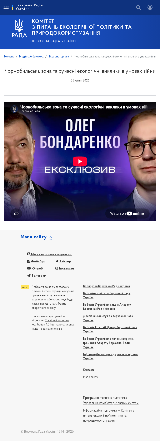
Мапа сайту (90, 377)
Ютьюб (37, 268)
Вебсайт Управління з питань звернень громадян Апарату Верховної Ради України (108, 343)
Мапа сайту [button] (34, 237)
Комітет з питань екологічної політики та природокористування (108, 416)
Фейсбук (37, 261)
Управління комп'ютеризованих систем (111, 403)
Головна (9, 56)
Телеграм (38, 275)
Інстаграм (66, 268)
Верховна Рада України (54, 41)
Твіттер (65, 261)
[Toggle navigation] (6, 7)
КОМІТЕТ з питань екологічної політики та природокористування (82, 27)
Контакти (89, 370)
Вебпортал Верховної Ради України (106, 286)
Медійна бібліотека (31, 56)
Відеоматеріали (59, 56)
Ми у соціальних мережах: (51, 254)
